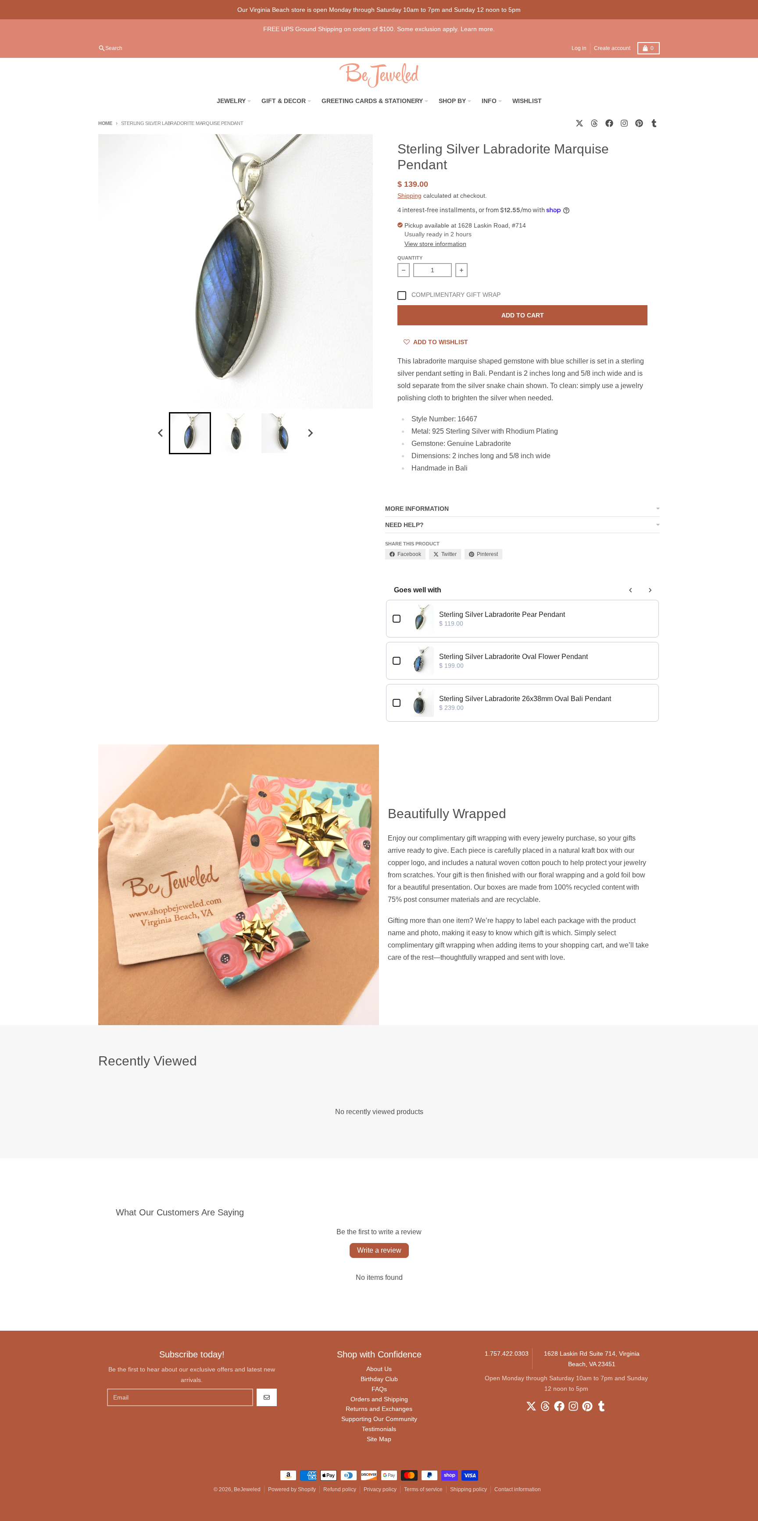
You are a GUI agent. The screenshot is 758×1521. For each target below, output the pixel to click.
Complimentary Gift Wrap (456, 294)
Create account (612, 48)
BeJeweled (247, 1489)
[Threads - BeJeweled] (594, 123)
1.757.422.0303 (507, 1353)
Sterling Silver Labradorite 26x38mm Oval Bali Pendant (525, 698)
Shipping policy (468, 1489)
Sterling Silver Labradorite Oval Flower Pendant (513, 656)
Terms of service (423, 1489)
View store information (435, 243)
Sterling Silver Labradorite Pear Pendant (502, 614)
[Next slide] (310, 433)
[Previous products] (630, 590)
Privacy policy (380, 1489)
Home (105, 123)
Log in (579, 48)
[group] (190, 433)
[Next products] (650, 590)
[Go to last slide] (161, 433)
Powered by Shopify (292, 1489)
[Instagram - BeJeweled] (624, 123)
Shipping (409, 195)
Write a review (379, 1250)
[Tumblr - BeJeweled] (654, 123)
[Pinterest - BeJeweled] (639, 123)
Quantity (409, 257)
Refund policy (339, 1489)
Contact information (517, 1489)
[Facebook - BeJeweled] (609, 123)
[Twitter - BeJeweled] (579, 123)
